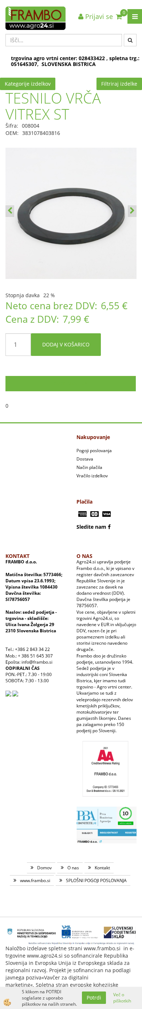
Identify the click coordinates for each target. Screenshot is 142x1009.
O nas (73, 868)
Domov (44, 868)
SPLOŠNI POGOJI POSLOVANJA (96, 880)
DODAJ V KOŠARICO (66, 344)
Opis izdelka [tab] (71, 383)
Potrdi (94, 997)
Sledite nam (91, 526)
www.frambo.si (35, 880)
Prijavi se (98, 16)
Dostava (84, 459)
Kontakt (102, 868)
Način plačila (89, 467)
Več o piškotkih (122, 997)
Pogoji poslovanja (94, 450)
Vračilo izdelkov (92, 476)
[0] (119, 16)
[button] (132, 211)
